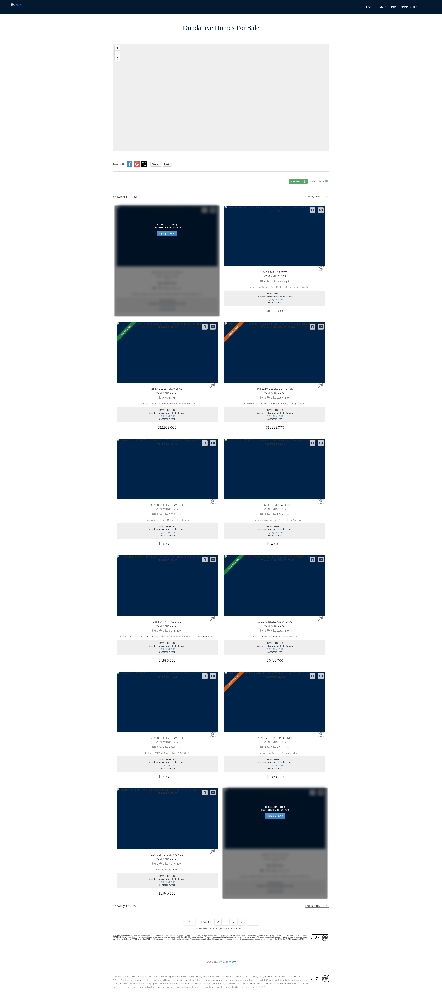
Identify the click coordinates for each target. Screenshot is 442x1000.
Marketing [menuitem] (387, 7)
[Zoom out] (117, 53)
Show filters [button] (318, 181)
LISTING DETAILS (274, 259)
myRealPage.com (227, 961)
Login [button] (167, 164)
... (233, 922)
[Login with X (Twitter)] (144, 166)
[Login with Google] (137, 166)
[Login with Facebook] (129, 166)
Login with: (119, 164)
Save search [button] (297, 181)
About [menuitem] (370, 7)
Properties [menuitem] (409, 7)
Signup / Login (167, 233)
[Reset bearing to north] (117, 58)
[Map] (221, 97)
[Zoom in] (117, 47)
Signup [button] (155, 164)
